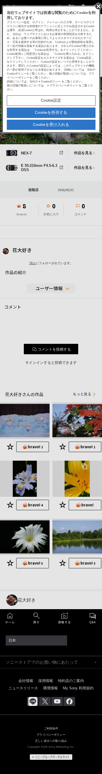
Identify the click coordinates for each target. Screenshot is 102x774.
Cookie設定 (51, 100)
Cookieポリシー (51, 81)
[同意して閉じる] (98, 6)
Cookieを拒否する (51, 112)
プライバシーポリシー (64, 85)
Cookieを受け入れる (51, 124)
